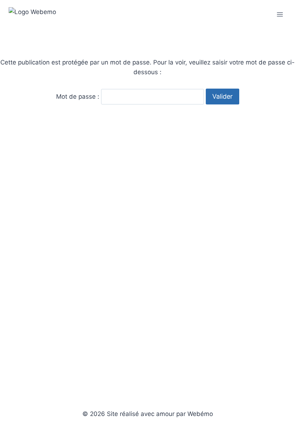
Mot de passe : (78, 96)
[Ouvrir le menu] (279, 14)
